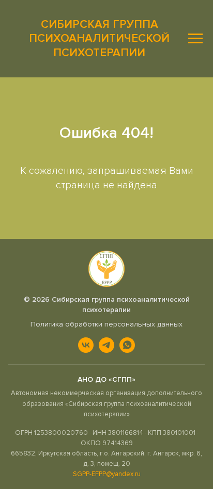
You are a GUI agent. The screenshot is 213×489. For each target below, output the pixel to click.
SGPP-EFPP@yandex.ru (107, 474)
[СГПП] (106, 268)
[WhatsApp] (127, 345)
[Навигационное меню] (195, 39)
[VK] (86, 345)
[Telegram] (106, 345)
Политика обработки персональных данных (106, 324)
